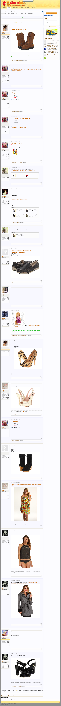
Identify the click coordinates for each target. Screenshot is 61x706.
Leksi (3, 294)
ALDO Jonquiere (15, 342)
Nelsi (12, 60)
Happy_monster (17, 335)
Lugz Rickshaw (17, 93)
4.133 (8, 36)
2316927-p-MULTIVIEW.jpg (33, 214)
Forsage (3, 32)
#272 (41, 376)
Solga (3, 98)
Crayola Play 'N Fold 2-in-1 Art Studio (18, 143)
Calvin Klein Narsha (15, 421)
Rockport (15, 252)
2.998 (8, 297)
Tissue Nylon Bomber (25, 190)
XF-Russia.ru (6, 704)
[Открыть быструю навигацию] (42, 11)
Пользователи (15, 7)
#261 (41, 58)
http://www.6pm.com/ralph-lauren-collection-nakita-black (21, 656)
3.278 (8, 177)
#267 (41, 220)
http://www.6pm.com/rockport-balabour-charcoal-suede (21, 250)
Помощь (33, 7)
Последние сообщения (5, 9)
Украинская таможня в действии (52, 54)
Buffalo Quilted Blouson (24, 199)
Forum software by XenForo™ (9, 703)
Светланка (4, 196)
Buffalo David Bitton (15, 199)
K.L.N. (14, 60)
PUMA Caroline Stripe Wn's (23, 118)
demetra (3, 318)
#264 (41, 135)
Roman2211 (52, 55)
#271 (41, 333)
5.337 (8, 641)
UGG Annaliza (14, 448)
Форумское (46, 26)
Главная (4, 7)
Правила (21, 7)
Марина (15, 85)
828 (8, 199)
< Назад (8, 690)
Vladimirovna (22, 335)
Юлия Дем (17, 60)
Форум (9, 7)
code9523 (51, 52)
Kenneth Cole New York (16, 190)
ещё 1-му (20, 60)
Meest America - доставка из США (52, 42)
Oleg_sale (51, 40)
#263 (41, 109)
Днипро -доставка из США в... (52, 39)
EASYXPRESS (52, 46)
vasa (2, 256)
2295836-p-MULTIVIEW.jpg (33, 209)
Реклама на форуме (51, 35)
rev (2, 452)
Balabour (22, 252)
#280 (41, 684)
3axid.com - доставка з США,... (52, 48)
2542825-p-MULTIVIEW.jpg (33, 174)
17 (20, 690)
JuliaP (3, 390)
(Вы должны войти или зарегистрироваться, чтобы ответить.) (33, 690)
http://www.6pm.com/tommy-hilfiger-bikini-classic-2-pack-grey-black (24, 170)
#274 (41, 438)
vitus (50, 43)
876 (8, 75)
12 (13, 690)
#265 (41, 160)
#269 (41, 280)
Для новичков (27, 7)
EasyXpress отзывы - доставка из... (52, 45)
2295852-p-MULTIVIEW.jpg (20, 214)
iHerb (23, 411)
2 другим (20, 162)
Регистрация (51, 12)
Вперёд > (3, 691)
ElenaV (13, 162)
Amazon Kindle (15, 288)
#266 (41, 182)
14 (16, 690)
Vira (2, 537)
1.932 (8, 393)
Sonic (51, 49)
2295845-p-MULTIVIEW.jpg (20, 209)
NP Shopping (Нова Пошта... (51, 51)
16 (19, 690)
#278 (41, 623)
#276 (41, 525)
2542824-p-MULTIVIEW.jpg (20, 174)
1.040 (8, 540)
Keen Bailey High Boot (19, 29)
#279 (41, 647)
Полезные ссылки (52, 26)
